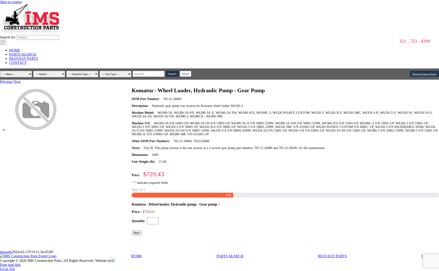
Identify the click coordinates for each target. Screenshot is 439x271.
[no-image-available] (35, 130)
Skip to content (11, 2)
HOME (136, 256)
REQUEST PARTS (332, 256)
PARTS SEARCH (230, 256)
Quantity (138, 221)
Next (17, 82)
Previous (6, 82)
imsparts (6, 252)
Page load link (10, 265)
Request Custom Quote (424, 74)
